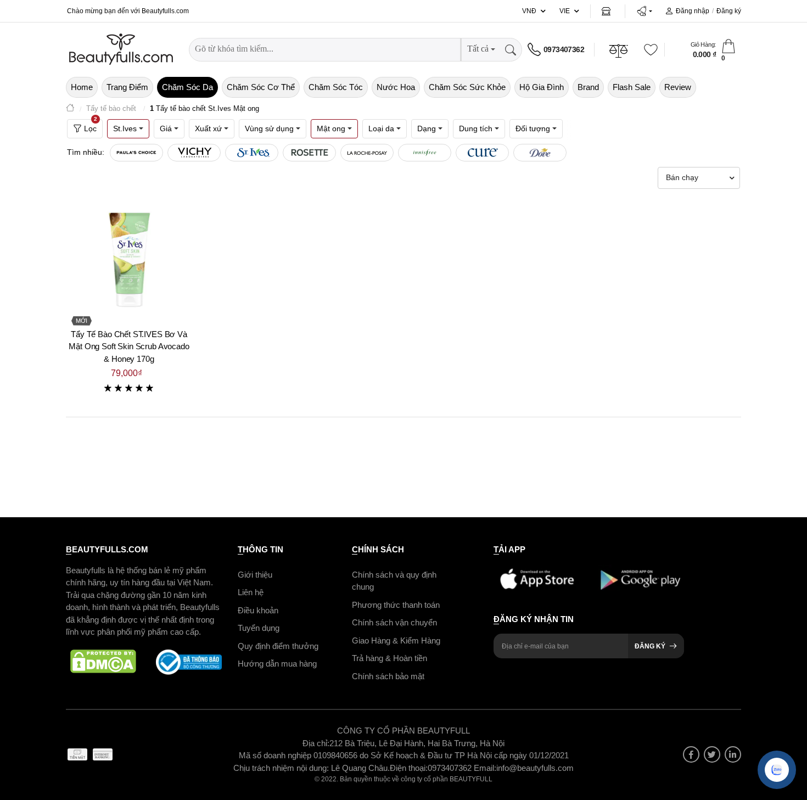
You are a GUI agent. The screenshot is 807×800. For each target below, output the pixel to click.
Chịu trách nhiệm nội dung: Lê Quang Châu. (311, 768)
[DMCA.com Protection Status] (103, 662)
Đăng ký (728, 11)
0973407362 (563, 49)
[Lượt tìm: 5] (540, 152)
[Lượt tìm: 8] (309, 152)
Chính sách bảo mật (388, 676)
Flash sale (632, 87)
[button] (644, 11)
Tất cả (478, 48)
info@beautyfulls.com (535, 768)
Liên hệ (251, 592)
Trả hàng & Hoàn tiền (389, 658)
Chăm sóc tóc (336, 87)
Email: (485, 768)
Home (82, 87)
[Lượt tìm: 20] (136, 152)
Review (677, 87)
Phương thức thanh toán (396, 604)
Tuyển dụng (258, 628)
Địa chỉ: (315, 743)
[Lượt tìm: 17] (194, 152)
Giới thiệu (255, 574)
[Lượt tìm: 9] (251, 152)
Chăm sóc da (187, 87)
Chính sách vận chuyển (394, 622)
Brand (588, 87)
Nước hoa (396, 87)
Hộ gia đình (541, 87)
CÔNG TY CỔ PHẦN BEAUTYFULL (403, 730)
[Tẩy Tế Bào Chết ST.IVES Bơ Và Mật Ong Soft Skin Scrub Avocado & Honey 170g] (129, 257)
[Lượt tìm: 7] (367, 152)
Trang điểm (127, 87)
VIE (564, 11)
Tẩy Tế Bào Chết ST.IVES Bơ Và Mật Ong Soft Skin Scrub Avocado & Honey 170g (129, 346)
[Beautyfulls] (70, 109)
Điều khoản (258, 610)
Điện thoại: (409, 768)
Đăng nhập (692, 11)
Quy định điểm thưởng (278, 646)
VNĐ (529, 11)
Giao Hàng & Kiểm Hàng (396, 640)
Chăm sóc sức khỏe (467, 87)
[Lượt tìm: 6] (424, 152)
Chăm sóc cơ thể (261, 87)
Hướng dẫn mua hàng (277, 663)
